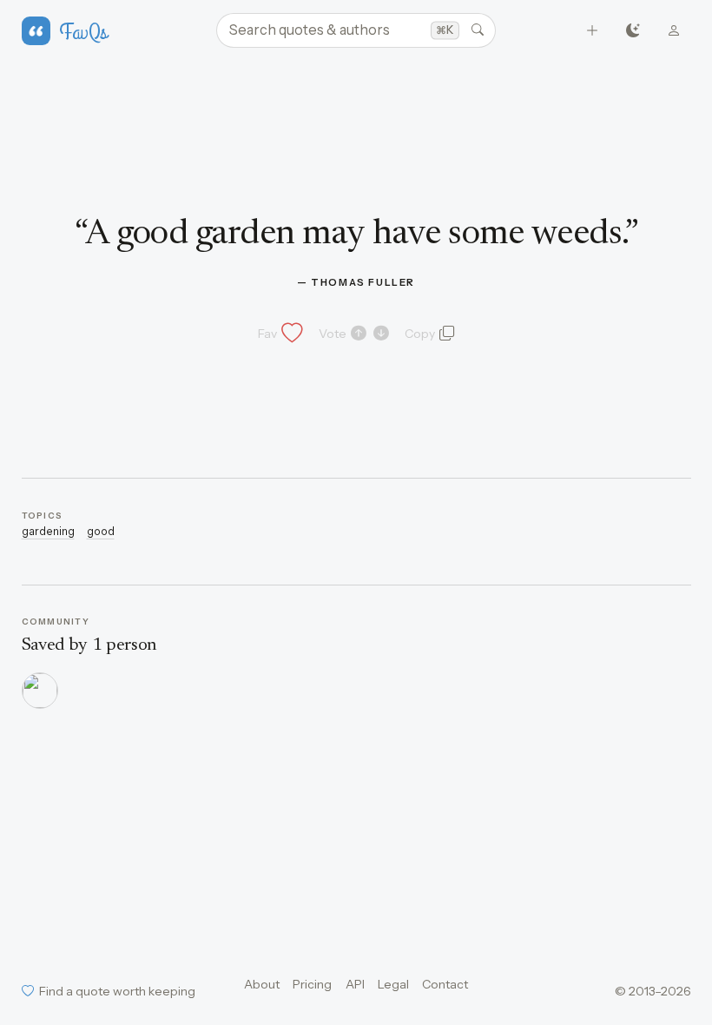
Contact (445, 984)
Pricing (312, 984)
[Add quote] (593, 31)
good (101, 531)
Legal (393, 984)
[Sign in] (674, 31)
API (355, 984)
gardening (48, 531)
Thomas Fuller (363, 282)
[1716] (40, 690)
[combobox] (356, 30)
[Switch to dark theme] (633, 31)
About (262, 984)
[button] (279, 333)
